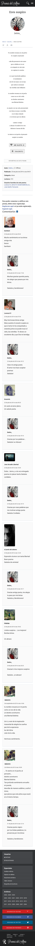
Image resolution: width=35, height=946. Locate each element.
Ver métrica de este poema (17, 160)
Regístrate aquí (7, 206)
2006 (25, 904)
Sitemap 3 (22, 934)
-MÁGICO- (7, 700)
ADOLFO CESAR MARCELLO (20, 185)
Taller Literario (8, 880)
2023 (5, 898)
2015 (13, 901)
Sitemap (9, 934)
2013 (21, 901)
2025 (9, 894)
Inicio (4, 41)
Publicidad (9, 937)
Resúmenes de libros (10, 877)
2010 (9, 904)
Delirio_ (9, 41)
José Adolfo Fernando (11, 187)
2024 (13, 894)
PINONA (7, 623)
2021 (13, 898)
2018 (25, 898)
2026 (5, 894)
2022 (9, 898)
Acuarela (7, 399)
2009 (13, 904)
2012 (25, 901)
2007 (21, 904)
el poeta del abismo (10, 549)
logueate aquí (7, 209)
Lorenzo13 (7, 185)
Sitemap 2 (15, 934)
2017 (5, 901)
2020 (17, 898)
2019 (21, 898)
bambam (7, 231)
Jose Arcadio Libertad (11, 464)
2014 (17, 901)
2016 (9, 901)
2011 (5, 904)
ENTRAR (7, 857)
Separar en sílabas (9, 874)
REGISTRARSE (10, 860)
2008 (17, 904)
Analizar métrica (8, 871)
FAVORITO (18, 151)
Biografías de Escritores (10, 884)
